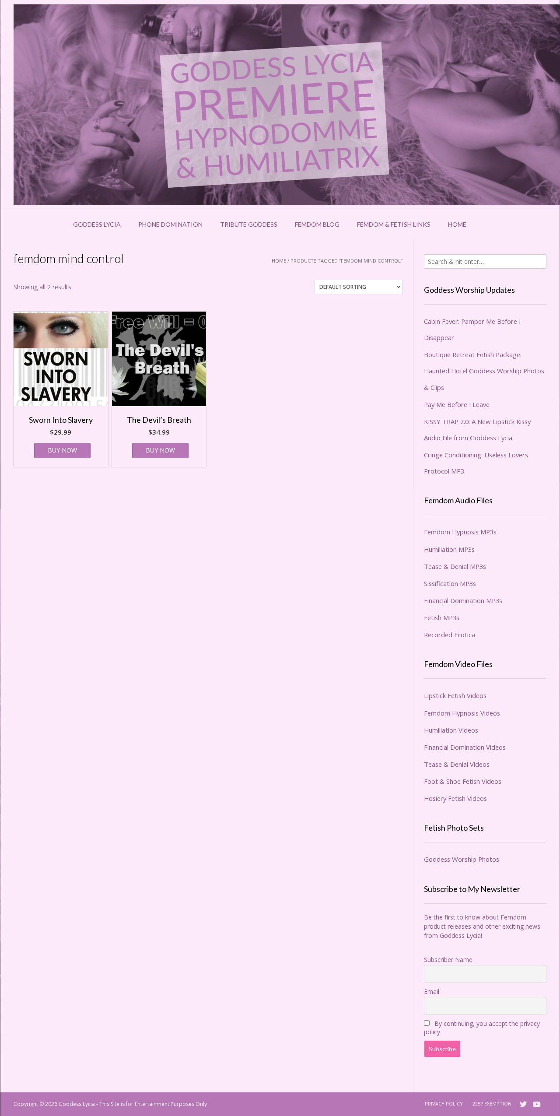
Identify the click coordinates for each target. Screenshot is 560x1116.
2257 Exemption (491, 1103)
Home (457, 224)
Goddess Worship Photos (461, 859)
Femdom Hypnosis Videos (462, 713)
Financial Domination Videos (465, 747)
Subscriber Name (448, 959)
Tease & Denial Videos (457, 764)
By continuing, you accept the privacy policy (482, 1027)
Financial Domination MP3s (463, 600)
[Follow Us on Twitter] (523, 1104)
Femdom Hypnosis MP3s (460, 531)
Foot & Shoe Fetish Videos (462, 781)
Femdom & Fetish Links (393, 224)
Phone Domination (170, 224)
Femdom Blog (317, 224)
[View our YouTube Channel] (536, 1104)
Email (431, 991)
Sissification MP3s (450, 583)
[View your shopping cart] (486, 224)
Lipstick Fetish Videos (455, 695)
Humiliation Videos (451, 730)
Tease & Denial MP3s (455, 566)
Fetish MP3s (441, 617)
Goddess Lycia (97, 224)
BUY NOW (62, 450)
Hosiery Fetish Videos (455, 798)
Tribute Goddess (248, 224)
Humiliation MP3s (449, 549)
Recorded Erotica (449, 634)
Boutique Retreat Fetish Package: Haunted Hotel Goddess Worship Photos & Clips (484, 370)
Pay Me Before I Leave (457, 404)
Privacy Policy (444, 1103)
